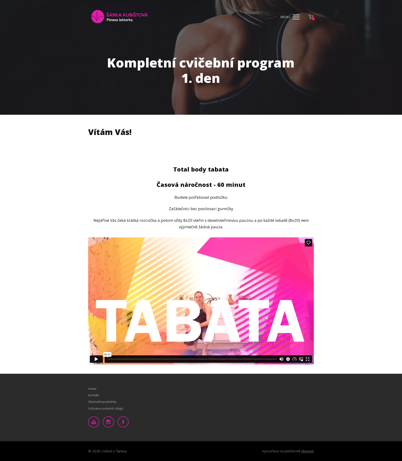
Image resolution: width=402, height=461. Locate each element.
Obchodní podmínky (102, 402)
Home (92, 389)
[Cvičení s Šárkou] (119, 17)
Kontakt (93, 395)
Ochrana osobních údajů (105, 408)
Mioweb (307, 451)
